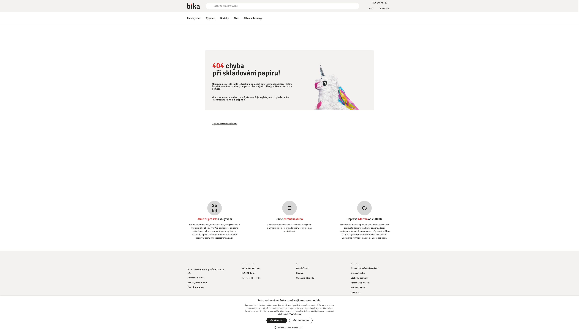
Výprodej (210, 18)
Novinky (224, 18)
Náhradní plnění (358, 287)
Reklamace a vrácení (360, 282)
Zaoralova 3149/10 (196, 277)
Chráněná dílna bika (305, 278)
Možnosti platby (358, 273)
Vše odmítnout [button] (301, 320)
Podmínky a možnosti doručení (364, 268)
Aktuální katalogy (253, 18)
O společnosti (302, 268)
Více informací (295, 314)
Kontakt (300, 273)
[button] (289, 327)
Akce (236, 18)
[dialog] (289, 314)
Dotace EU (355, 292)
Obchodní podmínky (360, 278)
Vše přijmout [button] (277, 320)
